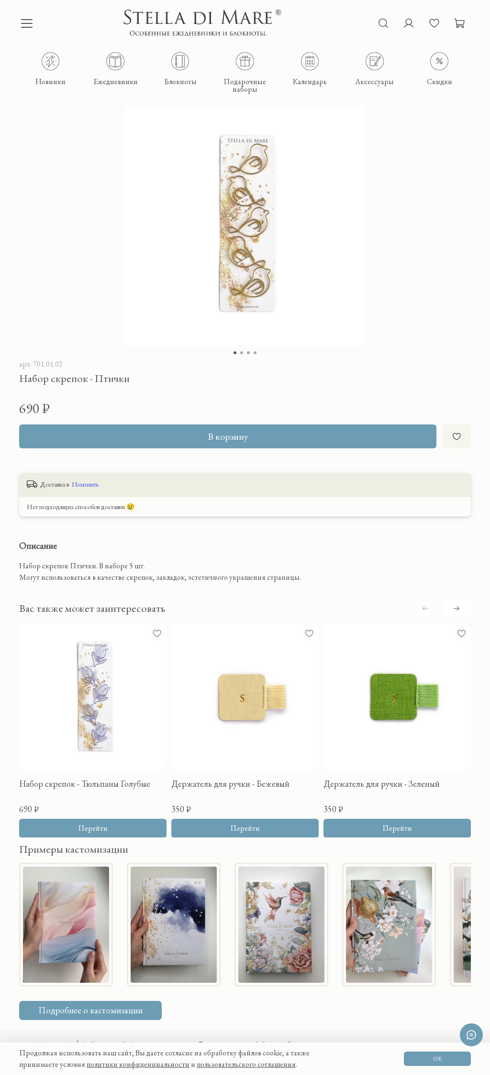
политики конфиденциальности (138, 1064)
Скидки (439, 81)
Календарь (310, 81)
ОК (437, 1059)
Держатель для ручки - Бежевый (230, 783)
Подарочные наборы (244, 85)
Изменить (85, 484)
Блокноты (180, 81)
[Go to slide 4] (255, 352)
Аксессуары (374, 81)
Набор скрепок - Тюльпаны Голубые (84, 783)
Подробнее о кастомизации (90, 1010)
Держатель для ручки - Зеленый (381, 783)
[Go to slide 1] (235, 352)
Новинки (50, 81)
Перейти (93, 828)
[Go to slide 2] (241, 352)
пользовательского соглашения (246, 1064)
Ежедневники (115, 81)
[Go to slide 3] (248, 352)
